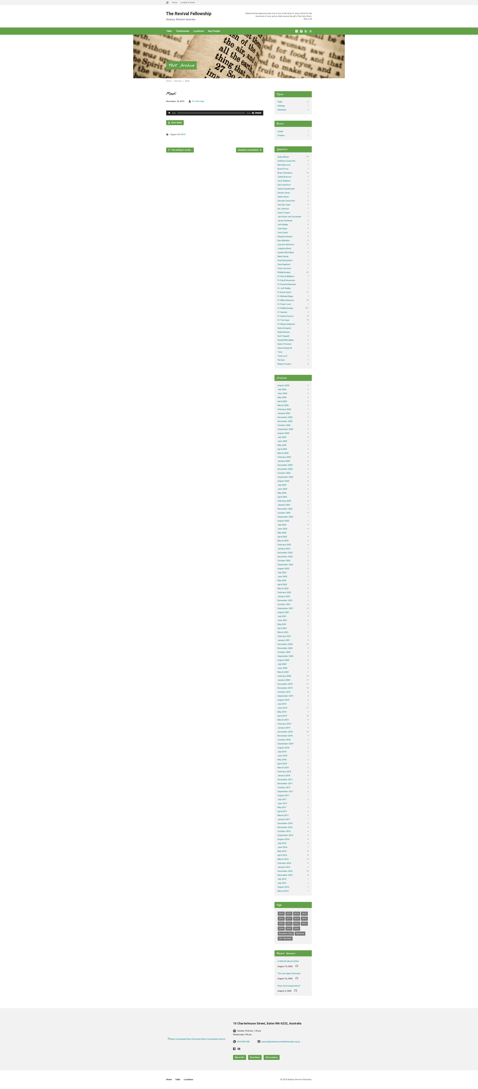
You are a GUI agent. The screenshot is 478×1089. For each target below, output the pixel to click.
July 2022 (282, 572)
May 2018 (282, 759)
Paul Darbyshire (285, 260)
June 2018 (282, 755)
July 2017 (282, 799)
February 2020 (284, 676)
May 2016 (282, 851)
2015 (183, 134)
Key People (214, 31)
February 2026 (284, 409)
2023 (304, 923)
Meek (187, 81)
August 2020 (283, 660)
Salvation (282, 110)
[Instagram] (301, 31)
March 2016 (283, 859)
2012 (281, 913)
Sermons (178, 81)
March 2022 (283, 588)
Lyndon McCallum (286, 252)
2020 (281, 923)
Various (281, 360)
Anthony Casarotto (286, 161)
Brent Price (283, 169)
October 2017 (284, 787)
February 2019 (284, 724)
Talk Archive (181, 65)
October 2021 (284, 604)
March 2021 (283, 632)
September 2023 (285, 517)
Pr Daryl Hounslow (286, 280)
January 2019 (284, 728)
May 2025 (282, 445)
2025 (289, 928)
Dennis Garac (284, 193)
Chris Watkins (284, 181)
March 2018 (283, 767)
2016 (281, 918)
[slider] (258, 112)
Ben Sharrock (284, 165)
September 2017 (285, 791)
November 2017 (285, 783)
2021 (289, 923)
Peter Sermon (284, 268)
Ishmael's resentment (248, 150)
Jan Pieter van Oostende (289, 216)
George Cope (284, 205)
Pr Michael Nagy (285, 296)
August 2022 (283, 568)
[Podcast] (310, 31)
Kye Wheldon (284, 240)
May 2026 (282, 397)
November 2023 (285, 509)
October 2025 (284, 425)
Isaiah (280, 131)
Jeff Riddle (283, 224)
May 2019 (282, 712)
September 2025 (285, 429)
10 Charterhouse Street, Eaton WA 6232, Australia (267, 1023)
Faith (280, 102)
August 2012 (283, 887)
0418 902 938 (243, 1041)
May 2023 (282, 533)
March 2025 (283, 453)
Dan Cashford (284, 185)
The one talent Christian (289, 973)
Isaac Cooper (284, 212)
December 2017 (285, 779)
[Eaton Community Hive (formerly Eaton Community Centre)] (196, 1039)
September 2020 (285, 656)
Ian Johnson (283, 208)
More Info (239, 1057)
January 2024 (284, 505)
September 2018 (285, 744)
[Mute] (253, 113)
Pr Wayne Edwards (286, 324)
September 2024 (285, 477)
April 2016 (282, 855)
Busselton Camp (286, 933)
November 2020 (285, 648)
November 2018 (285, 736)
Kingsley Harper (285, 236)
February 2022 (284, 592)
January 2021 (284, 640)
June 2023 (282, 529)
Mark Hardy (283, 256)
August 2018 (283, 748)
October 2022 (284, 560)
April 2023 (282, 537)
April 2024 (282, 497)
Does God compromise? (289, 986)
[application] (214, 112)
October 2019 (284, 692)
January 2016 (284, 867)
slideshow (300, 933)
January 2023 (284, 548)
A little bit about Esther (288, 961)
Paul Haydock (284, 264)
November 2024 (285, 469)
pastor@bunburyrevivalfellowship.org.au (281, 1041)
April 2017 (282, 811)
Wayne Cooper (284, 364)
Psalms (281, 135)
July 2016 (282, 843)
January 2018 (284, 775)
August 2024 (283, 481)
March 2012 (283, 891)
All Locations (272, 1057)
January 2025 (284, 461)
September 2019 (285, 696)
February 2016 (284, 863)
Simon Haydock (285, 348)
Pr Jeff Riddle (284, 288)
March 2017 (283, 815)
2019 (304, 918)
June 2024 (282, 489)
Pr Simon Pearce (286, 316)
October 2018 (284, 740)
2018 (296, 918)
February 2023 (284, 545)
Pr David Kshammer (287, 284)
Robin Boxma (284, 332)
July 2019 (282, 704)
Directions (255, 1057)
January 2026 (284, 413)
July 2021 (282, 616)
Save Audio (176, 122)
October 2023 (284, 513)
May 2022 (282, 580)
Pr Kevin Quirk (284, 292)
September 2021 (285, 608)
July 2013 (282, 883)
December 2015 (285, 871)
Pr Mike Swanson (286, 300)
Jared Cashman (285, 220)
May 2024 (282, 493)
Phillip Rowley (284, 272)
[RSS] (306, 31)
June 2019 (282, 708)
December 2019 (285, 684)
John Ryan (282, 228)
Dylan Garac (283, 197)
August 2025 (283, 433)
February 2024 (284, 501)
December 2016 (285, 823)
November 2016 (285, 827)
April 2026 (282, 401)
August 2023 (283, 521)
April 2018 (282, 763)
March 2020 (283, 672)
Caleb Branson (284, 177)
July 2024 (282, 485)
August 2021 (283, 612)
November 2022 (285, 556)
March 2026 (283, 405)
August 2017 (283, 795)
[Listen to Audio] (297, 966)
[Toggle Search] (167, 3)
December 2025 (285, 417)
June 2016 (282, 847)
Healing (281, 106)
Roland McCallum (286, 340)
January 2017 (284, 819)
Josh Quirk (283, 232)
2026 (296, 928)
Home (174, 2)
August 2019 (283, 700)
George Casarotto (286, 201)
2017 (289, 918)
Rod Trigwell (283, 336)
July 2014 (282, 879)
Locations (198, 31)
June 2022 (282, 576)
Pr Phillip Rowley (285, 308)
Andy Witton (283, 157)
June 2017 (282, 803)
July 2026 (282, 389)
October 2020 (284, 652)
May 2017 (282, 807)
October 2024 (284, 473)
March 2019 (283, 720)
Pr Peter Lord (284, 304)
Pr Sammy (282, 312)
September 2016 (285, 835)
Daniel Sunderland (286, 189)
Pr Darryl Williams (286, 276)
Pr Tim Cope (198, 101)
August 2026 (283, 385)
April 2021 (282, 628)
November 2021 (285, 600)
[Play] (169, 113)
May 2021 (282, 624)
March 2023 (283, 541)
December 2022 (285, 552)
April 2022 (282, 584)
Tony (280, 352)
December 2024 (285, 465)
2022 (296, 923)
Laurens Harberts (286, 244)
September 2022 (285, 564)
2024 (281, 928)
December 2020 (285, 644)
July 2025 (282, 437)
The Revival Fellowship (188, 13)
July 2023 (282, 525)
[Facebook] (296, 31)
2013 (289, 913)
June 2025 (282, 441)
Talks (169, 31)
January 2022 (284, 596)
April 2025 (282, 449)
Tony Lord (282, 356)
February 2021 (284, 636)
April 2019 (282, 716)
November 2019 (285, 688)
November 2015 (285, 875)
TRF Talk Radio (285, 938)
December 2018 (285, 732)
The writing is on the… (181, 150)
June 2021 (282, 620)
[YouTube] (239, 1048)
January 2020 (284, 680)
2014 (296, 913)
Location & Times (187, 2)
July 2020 (282, 664)
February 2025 (284, 457)
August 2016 (283, 839)
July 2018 (282, 752)
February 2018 (284, 771)
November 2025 (285, 421)
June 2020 (282, 668)
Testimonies (182, 31)
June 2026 (282, 393)
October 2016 (284, 831)
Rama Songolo (284, 328)
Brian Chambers (285, 173)
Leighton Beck (284, 248)
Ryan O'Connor (285, 344)
